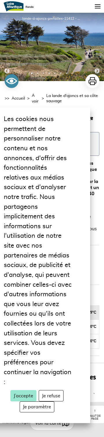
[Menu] (97, 6)
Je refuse (51, 396)
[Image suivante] (97, 47)
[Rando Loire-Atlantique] (20, 6)
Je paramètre (37, 407)
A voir (35, 98)
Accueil (18, 98)
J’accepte (23, 396)
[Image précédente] (7, 47)
